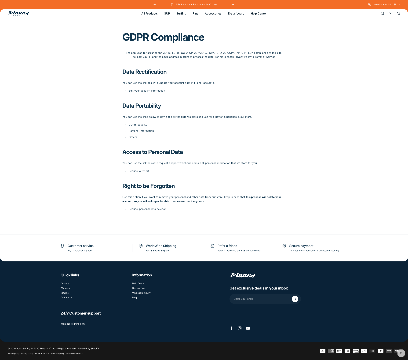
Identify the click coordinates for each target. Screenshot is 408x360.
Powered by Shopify (88, 348)
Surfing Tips (138, 288)
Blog (134, 297)
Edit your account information (147, 90)
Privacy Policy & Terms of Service (255, 56)
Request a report (139, 171)
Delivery (65, 283)
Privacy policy (27, 353)
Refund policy (13, 353)
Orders (133, 137)
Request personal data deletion (147, 209)
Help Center (138, 283)
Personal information (141, 130)
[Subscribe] (295, 299)
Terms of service (42, 353)
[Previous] (154, 4)
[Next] (233, 4)
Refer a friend (227, 246)
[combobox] (384, 4)
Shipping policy (57, 353)
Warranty (65, 288)
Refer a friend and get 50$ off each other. (239, 250)
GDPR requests (138, 124)
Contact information (74, 353)
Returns (65, 292)
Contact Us (66, 297)
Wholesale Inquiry (141, 292)
